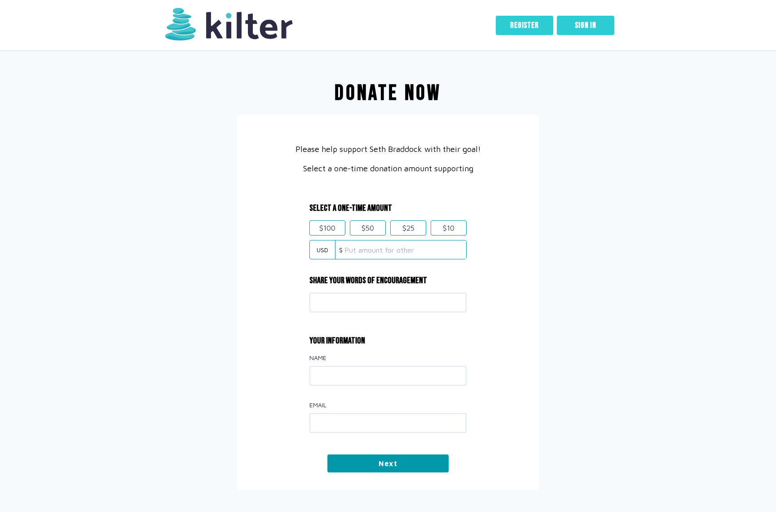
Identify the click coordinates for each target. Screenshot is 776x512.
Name (317, 357)
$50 (368, 228)
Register (524, 25)
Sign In (585, 25)
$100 (327, 228)
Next (388, 463)
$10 (448, 228)
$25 (408, 228)
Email (317, 405)
